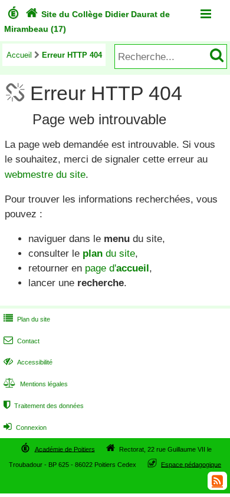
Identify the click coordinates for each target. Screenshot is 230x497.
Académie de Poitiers (65, 448)
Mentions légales (36, 383)
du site (109, 253)
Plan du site (27, 319)
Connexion (25, 427)
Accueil (19, 55)
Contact (22, 340)
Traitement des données (44, 405)
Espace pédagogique (191, 464)
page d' (117, 268)
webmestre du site (45, 174)
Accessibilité (28, 362)
